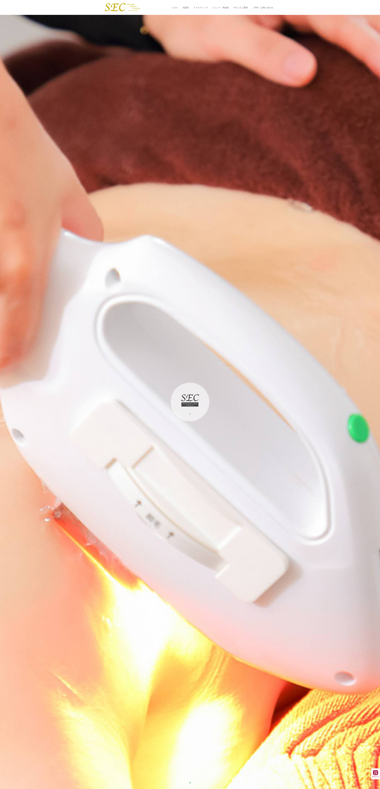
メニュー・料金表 (220, 7)
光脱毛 (186, 7)
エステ (175, 7)
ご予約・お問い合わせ (262, 7)
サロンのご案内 (240, 7)
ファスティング (200, 7)
